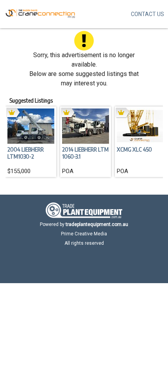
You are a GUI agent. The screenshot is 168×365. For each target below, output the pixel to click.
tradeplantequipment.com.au (97, 224)
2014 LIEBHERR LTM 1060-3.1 (85, 153)
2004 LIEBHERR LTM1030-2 (25, 153)
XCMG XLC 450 (134, 149)
